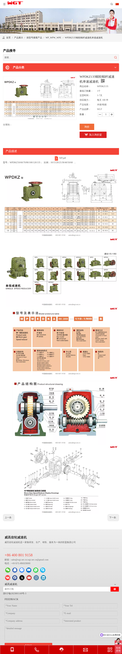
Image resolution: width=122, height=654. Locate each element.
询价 (86, 126)
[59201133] (14, 570)
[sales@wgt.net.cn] (28, 570)
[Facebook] (14, 577)
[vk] (7, 577)
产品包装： (85, 104)
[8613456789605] (35, 570)
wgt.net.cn (22, 560)
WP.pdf (62, 158)
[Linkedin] (43, 577)
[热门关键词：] (115, 57)
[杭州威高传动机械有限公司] (21, 570)
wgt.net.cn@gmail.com (37, 560)
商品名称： (85, 86)
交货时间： (85, 95)
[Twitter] (21, 577)
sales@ (14, 560)
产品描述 (11, 151)
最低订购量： (86, 91)
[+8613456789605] (42, 570)
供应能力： (85, 100)
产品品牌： (85, 109)
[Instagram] (36, 577)
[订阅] (114, 589)
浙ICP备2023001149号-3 (14, 593)
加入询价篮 (95, 134)
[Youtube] (29, 577)
